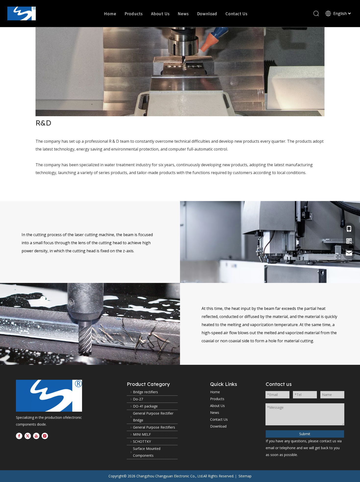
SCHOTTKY (142, 441)
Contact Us (237, 13)
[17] (49, 396)
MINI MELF (142, 434)
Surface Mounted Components (146, 452)
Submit (304, 433)
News (183, 13)
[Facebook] (19, 436)
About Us (160, 13)
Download (207, 13)
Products (134, 13)
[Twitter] (27, 436)
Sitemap (245, 476)
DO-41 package (145, 406)
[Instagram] (45, 436)
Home (110, 13)
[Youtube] (36, 436)
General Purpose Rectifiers (154, 427)
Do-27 (138, 399)
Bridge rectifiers (145, 392)
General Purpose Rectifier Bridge (153, 416)
